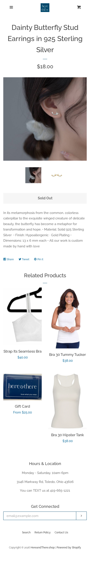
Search (26, 532)
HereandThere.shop (43, 547)
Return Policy (43, 532)
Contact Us (61, 532)
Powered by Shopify (69, 547)
